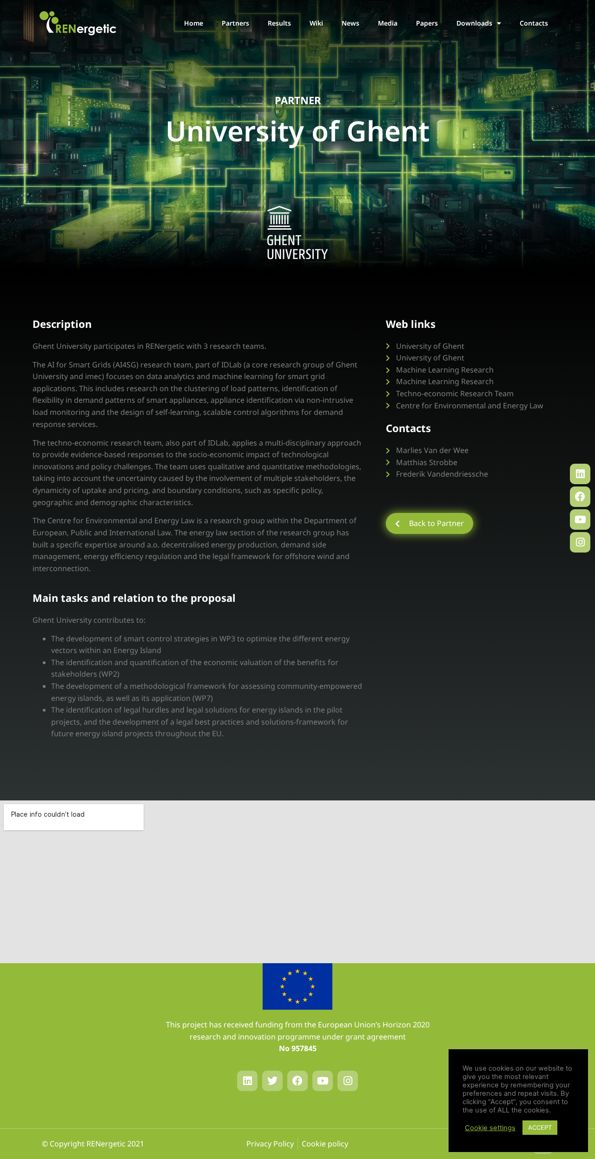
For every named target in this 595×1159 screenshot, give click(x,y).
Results (279, 23)
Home (193, 23)
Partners (235, 23)
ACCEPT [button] (540, 1127)
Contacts (534, 23)
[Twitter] (272, 1081)
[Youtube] (580, 519)
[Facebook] (580, 496)
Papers (427, 23)
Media (387, 23)
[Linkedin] (580, 474)
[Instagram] (580, 542)
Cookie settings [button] (490, 1128)
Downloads (474, 23)
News (350, 23)
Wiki (316, 23)
